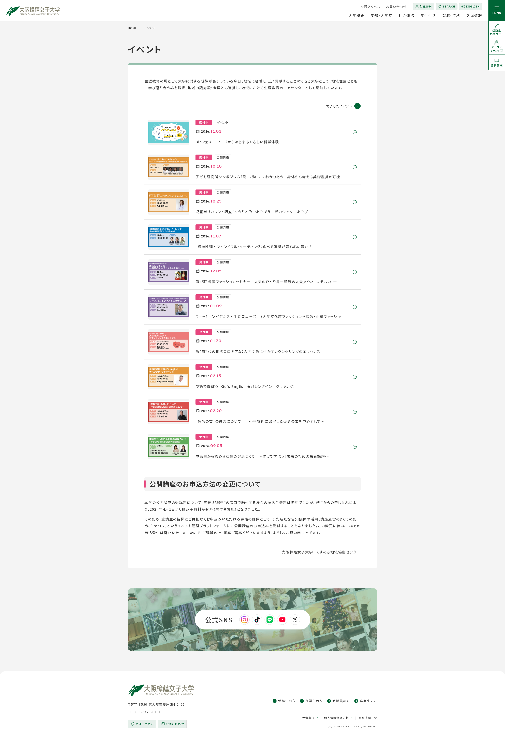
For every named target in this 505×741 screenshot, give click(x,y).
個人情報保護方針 (336, 718)
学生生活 (428, 15)
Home (132, 28)
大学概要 (356, 15)
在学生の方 (314, 700)
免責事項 (308, 718)
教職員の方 (341, 700)
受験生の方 (287, 700)
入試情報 (474, 15)
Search (449, 6)
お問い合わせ (396, 6)
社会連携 (406, 15)
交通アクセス (370, 6)
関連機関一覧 (367, 718)
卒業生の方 (368, 700)
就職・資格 (451, 15)
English (470, 7)
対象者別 (426, 6)
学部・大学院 (381, 15)
